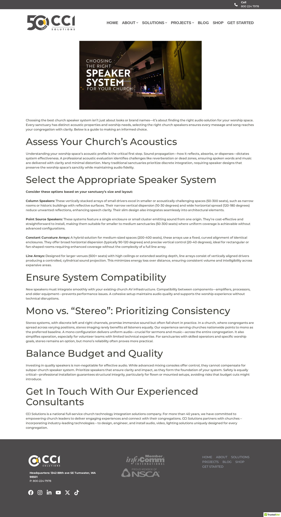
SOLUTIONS (240, 457)
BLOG (203, 23)
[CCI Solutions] (51, 22)
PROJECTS (210, 462)
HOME (112, 23)
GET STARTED (240, 23)
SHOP (218, 23)
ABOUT (221, 457)
